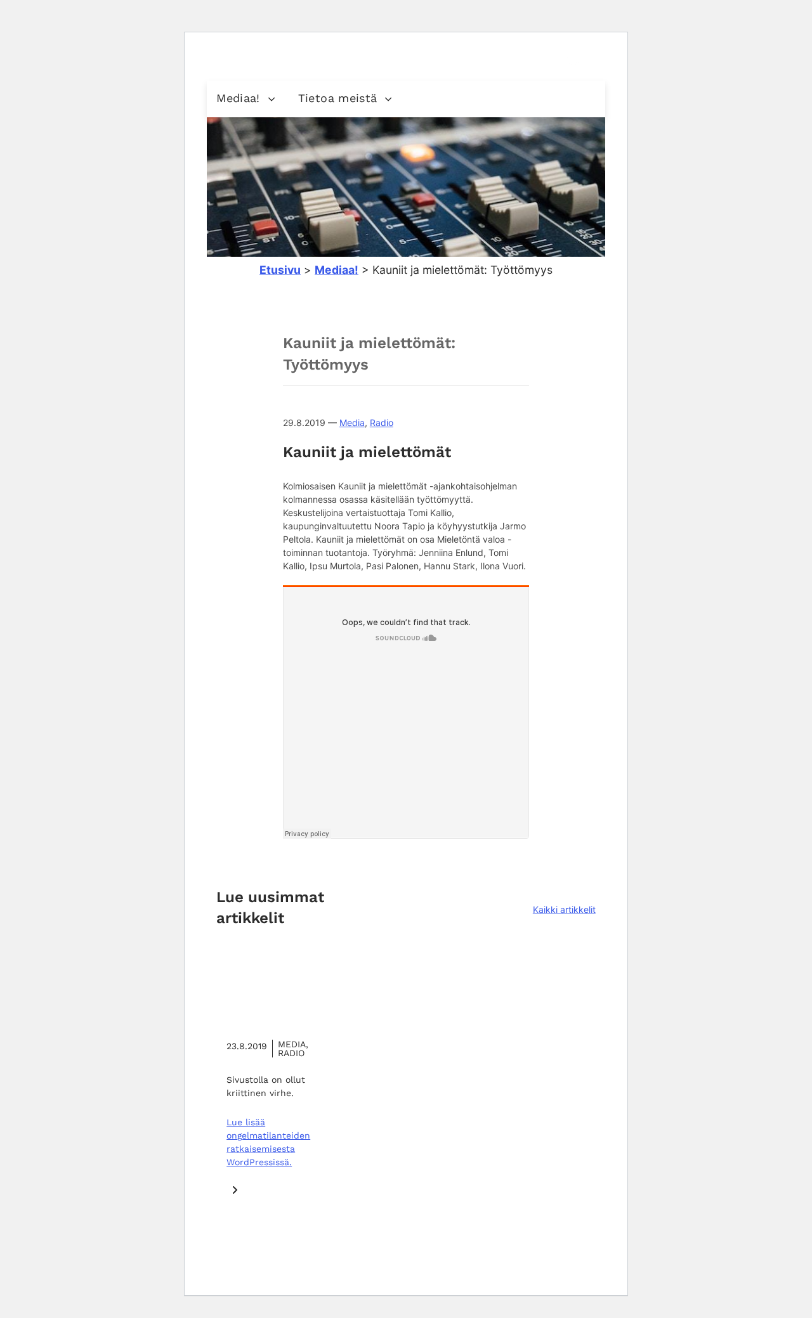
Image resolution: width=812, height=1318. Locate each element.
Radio (381, 422)
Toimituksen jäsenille (424, 59)
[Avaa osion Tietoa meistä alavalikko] (388, 99)
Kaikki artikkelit (564, 909)
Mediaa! (238, 98)
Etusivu (280, 269)
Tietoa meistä (337, 98)
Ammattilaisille (342, 59)
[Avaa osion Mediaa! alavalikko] (271, 99)
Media (352, 422)
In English (493, 59)
